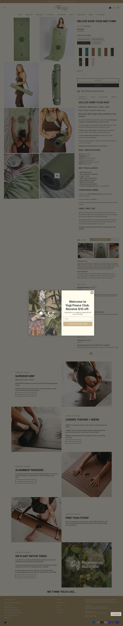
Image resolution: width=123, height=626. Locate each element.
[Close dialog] (92, 292)
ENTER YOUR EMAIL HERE (78, 324)
